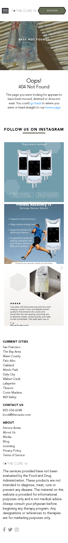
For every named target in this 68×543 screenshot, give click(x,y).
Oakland (8, 365)
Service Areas (12, 428)
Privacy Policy (12, 450)
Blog (6, 441)
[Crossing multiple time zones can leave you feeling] (34, 172)
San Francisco (12, 347)
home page (53, 107)
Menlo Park (10, 370)
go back (35, 103)
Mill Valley (9, 397)
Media (7, 437)
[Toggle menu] (5, 10)
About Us (9, 432)
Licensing (9, 446)
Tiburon (8, 388)
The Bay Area (12, 351)
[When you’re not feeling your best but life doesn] (34, 296)
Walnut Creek (11, 379)
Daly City (9, 374)
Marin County (12, 356)
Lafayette (9, 383)
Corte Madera (12, 392)
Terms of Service (14, 455)
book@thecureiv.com (17, 415)
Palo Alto (9, 361)
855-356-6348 (12, 410)
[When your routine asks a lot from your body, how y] (34, 234)
